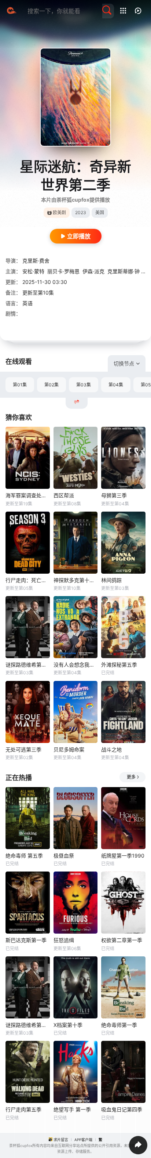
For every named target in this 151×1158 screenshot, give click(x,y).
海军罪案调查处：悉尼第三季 (27, 495)
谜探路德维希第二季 (27, 664)
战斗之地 (111, 749)
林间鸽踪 (111, 580)
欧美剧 (59, 212)
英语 (27, 303)
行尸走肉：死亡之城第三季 (27, 580)
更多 (131, 777)
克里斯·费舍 (35, 260)
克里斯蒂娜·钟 (123, 271)
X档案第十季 (68, 1025)
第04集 (115, 384)
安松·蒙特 (33, 271)
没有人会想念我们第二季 (76, 664)
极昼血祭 (64, 855)
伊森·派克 (93, 271)
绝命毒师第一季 (119, 1025)
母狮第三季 (114, 495)
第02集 (51, 384)
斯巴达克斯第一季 (26, 940)
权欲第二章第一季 (121, 940)
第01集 (20, 384)
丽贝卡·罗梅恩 (63, 271)
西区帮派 (64, 495)
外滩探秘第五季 (119, 664)
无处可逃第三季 (23, 749)
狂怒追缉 (64, 940)
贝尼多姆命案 (69, 749)
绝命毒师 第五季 (24, 855)
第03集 (83, 384)
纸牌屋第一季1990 (122, 855)
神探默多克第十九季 (76, 580)
